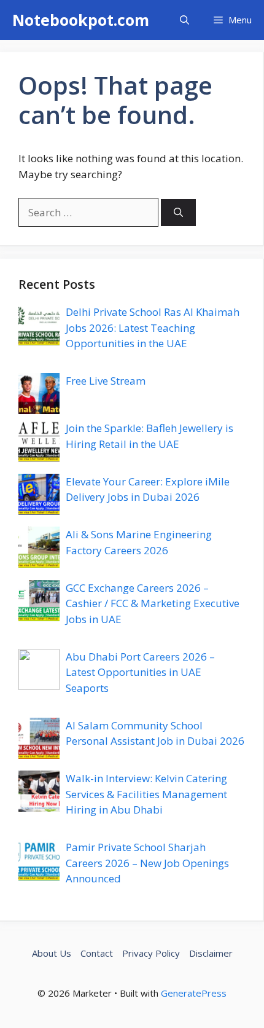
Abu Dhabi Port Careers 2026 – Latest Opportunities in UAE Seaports (140, 672)
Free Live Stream (106, 381)
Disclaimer (211, 953)
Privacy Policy (151, 953)
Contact (96, 953)
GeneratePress (194, 993)
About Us (51, 953)
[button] (184, 20)
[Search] (178, 213)
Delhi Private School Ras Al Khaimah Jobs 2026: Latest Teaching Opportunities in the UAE (152, 327)
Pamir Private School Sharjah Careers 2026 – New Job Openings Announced (147, 862)
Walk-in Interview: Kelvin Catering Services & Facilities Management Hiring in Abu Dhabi (146, 794)
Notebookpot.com (80, 19)
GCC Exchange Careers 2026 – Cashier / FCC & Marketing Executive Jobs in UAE (152, 603)
